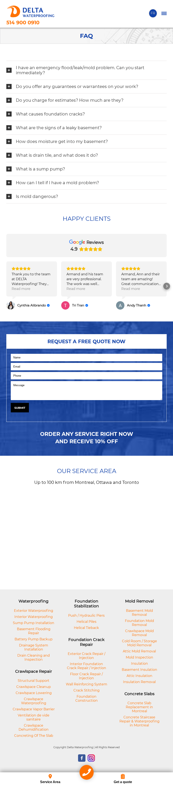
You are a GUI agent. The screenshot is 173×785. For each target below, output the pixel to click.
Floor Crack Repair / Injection (86, 676)
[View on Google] (10, 305)
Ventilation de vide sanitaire (33, 717)
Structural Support (33, 681)
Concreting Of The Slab (33, 736)
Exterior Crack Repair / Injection (86, 656)
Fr (153, 13)
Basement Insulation (139, 670)
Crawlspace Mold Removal (139, 633)
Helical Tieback (86, 628)
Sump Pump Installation (33, 623)
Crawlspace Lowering (34, 693)
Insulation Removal (139, 682)
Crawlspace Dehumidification (34, 727)
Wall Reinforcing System (86, 684)
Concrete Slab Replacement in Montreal (139, 707)
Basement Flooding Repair (33, 631)
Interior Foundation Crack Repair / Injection (86, 666)
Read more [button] (21, 289)
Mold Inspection (139, 657)
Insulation (139, 663)
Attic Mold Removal (139, 651)
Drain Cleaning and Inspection (33, 657)
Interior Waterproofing (33, 617)
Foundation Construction (86, 698)
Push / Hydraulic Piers (86, 615)
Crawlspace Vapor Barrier (34, 709)
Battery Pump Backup (34, 639)
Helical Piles (86, 622)
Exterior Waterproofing (33, 611)
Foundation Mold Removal (139, 623)
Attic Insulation (139, 676)
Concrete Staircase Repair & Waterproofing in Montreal (139, 721)
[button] (6, 286)
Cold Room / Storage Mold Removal (139, 643)
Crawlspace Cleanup (33, 687)
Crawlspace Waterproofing (33, 701)
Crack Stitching (86, 690)
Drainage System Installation (33, 647)
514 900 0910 (22, 22)
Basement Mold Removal (139, 613)
